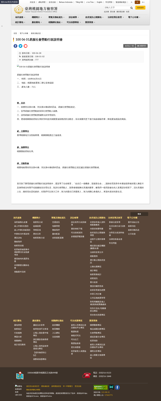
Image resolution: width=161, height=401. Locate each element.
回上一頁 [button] (130, 46)
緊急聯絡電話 (121, 2)
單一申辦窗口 (68, 386)
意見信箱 (78, 386)
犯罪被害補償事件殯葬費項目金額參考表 (21, 252)
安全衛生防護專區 (97, 315)
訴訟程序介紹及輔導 (78, 223)
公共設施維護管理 (97, 298)
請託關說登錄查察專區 (40, 341)
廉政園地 (36, 22)
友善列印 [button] (142, 46)
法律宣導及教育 (115, 17)
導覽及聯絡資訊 (55, 17)
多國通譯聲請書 (77, 237)
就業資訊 (94, 278)
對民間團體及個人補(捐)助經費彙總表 (98, 303)
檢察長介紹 (38, 222)
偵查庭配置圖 (58, 238)
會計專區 (94, 271)
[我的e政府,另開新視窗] (111, 388)
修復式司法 (75, 336)
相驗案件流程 (20, 272)
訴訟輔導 (73, 17)
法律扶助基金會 (115, 239)
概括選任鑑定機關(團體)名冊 (97, 247)
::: (2, 26)
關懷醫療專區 (95, 325)
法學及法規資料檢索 (116, 234)
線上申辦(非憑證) (21, 226)
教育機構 (56, 329)
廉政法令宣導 (39, 325)
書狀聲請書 (120, 12)
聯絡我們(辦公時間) (33, 390)
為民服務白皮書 (20, 222)
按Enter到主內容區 (9, 2)
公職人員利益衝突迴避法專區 (40, 347)
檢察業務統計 (95, 274)
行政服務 (18, 333)
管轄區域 (37, 230)
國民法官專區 (95, 351)
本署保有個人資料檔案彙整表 (97, 223)
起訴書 (106, 12)
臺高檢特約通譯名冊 (21, 260)
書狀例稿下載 (76, 229)
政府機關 (56, 325)
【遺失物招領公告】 (39, 354)
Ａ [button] (137, 2)
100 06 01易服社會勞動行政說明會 (39, 39)
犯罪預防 (94, 341)
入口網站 (56, 333)
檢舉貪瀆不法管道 (40, 329)
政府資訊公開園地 (93, 17)
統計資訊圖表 (20, 345)
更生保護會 (75, 347)
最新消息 (132, 226)
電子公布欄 (133, 17)
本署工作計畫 (95, 294)
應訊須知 (18, 238)
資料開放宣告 (56, 386)
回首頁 (32, 2)
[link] (15, 46)
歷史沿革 (37, 234)
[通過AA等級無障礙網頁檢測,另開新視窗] (101, 388)
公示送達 (132, 234)
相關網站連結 (54, 22)
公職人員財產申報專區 (40, 334)
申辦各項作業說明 (21, 234)
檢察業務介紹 (39, 238)
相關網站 (18, 341)
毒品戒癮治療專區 (97, 329)
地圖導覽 (56, 226)
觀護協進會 (75, 343)
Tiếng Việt (79, 2)
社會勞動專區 (95, 333)
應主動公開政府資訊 (97, 261)
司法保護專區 (73, 22)
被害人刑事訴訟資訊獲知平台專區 (78, 326)
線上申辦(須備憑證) (22, 230)
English (99, 2)
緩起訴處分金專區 (97, 337)
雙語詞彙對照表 (96, 286)
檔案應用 (94, 256)
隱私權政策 (45, 386)
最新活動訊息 (36, 33)
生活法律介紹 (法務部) (117, 227)
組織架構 (37, 226)
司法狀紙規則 (76, 233)
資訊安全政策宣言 (32, 386)
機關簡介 (36, 17)
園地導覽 (18, 325)
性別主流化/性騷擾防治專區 (98, 309)
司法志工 (75, 339)
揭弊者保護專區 (39, 359)
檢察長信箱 (19, 246)
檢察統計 (18, 329)
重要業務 (89, 22)
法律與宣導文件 (96, 252)
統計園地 (19, 22)
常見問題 (113, 243)
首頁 (15, 33)
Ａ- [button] (132, 2)
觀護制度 (75, 332)
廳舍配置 (56, 234)
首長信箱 (52, 2)
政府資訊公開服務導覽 (97, 234)
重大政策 (94, 282)
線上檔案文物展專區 (97, 356)
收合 (139, 214)
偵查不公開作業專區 (97, 240)
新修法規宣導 (114, 222)
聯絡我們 (18, 242)
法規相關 (56, 337)
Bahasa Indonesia (65, 2)
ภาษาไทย (90, 2)
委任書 (112, 12)
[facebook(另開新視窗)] (117, 388)
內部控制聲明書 (96, 229)
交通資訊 (56, 222)
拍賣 (127, 12)
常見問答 (108, 2)
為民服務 (19, 17)
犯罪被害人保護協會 (78, 352)
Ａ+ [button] (143, 2)
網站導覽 (42, 2)
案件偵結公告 (133, 222)
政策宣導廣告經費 (97, 290)
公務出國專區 (95, 267)
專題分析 (18, 337)
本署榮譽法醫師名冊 (21, 266)
